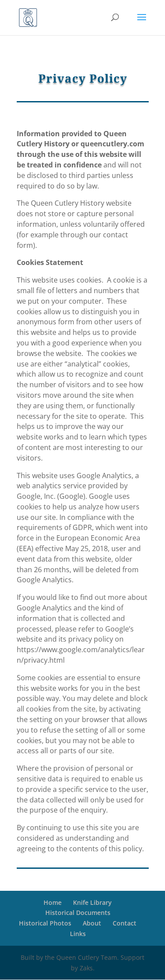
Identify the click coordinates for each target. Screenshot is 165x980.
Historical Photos (45, 923)
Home (53, 902)
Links (78, 933)
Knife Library (92, 902)
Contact (124, 923)
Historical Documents (77, 912)
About (92, 923)
